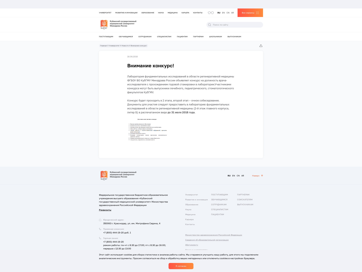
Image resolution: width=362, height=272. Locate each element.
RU (218, 12)
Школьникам (215, 37)
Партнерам (198, 37)
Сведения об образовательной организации (207, 240)
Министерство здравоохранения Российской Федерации (213, 235)
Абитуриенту (191, 245)
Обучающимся (126, 37)
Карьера (185, 13)
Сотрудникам (144, 37)
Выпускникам (234, 37)
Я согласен (181, 266)
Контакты (197, 13)
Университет (105, 13)
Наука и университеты (196, 250)
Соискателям (245, 199)
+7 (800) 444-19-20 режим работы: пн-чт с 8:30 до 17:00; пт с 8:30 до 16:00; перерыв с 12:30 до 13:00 (134, 245)
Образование (147, 13)
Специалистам (164, 37)
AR (232, 12)
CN (228, 12)
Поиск (209, 25)
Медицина (173, 13)
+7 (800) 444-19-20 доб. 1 (117, 232)
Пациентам (182, 37)
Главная (103, 46)
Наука (161, 13)
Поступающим (106, 37)
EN (223, 12)
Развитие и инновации (126, 13)
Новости (125, 46)
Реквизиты (105, 209)
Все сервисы (248, 12)
